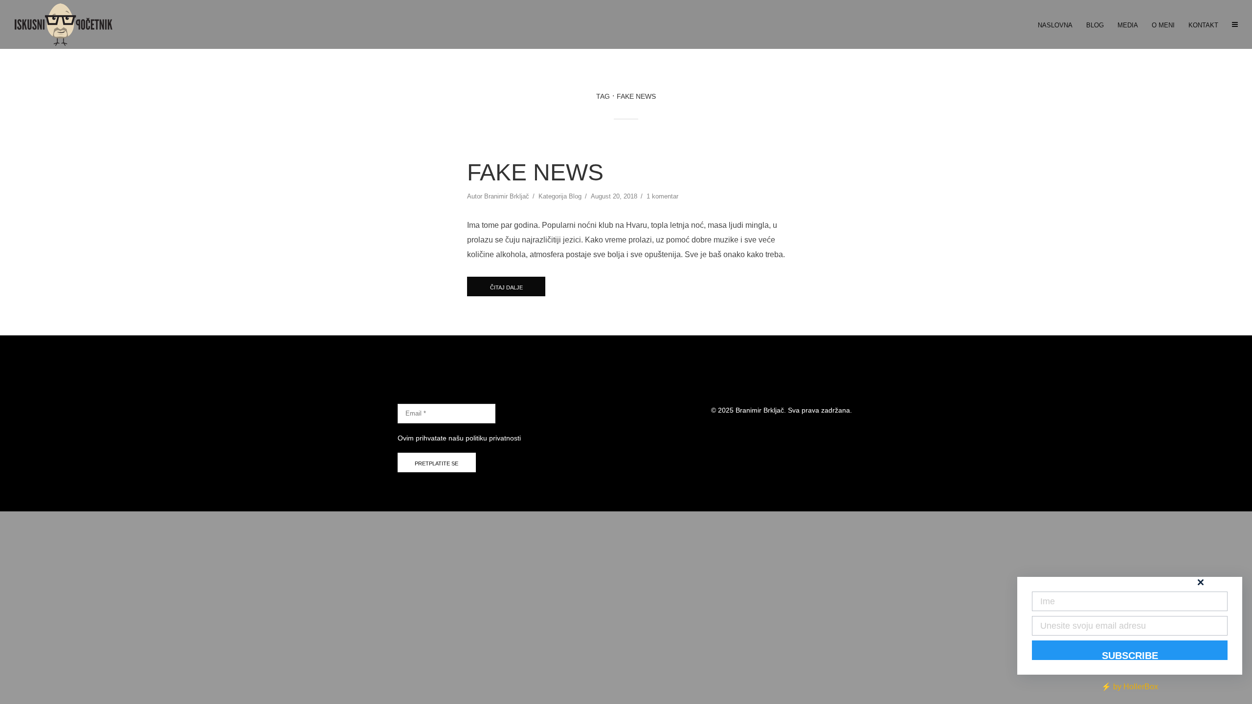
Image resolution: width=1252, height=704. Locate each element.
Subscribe (1130, 655)
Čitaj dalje (506, 287)
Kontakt (1203, 25)
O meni (1163, 25)
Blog (1095, 25)
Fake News (535, 172)
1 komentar (662, 196)
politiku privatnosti (493, 438)
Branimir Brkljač (506, 196)
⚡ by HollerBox (1129, 686)
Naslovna (1055, 25)
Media (1128, 25)
